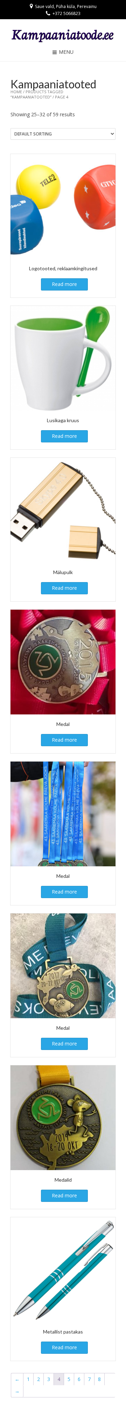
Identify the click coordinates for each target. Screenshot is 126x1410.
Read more (64, 284)
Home (16, 91)
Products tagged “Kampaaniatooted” (36, 94)
